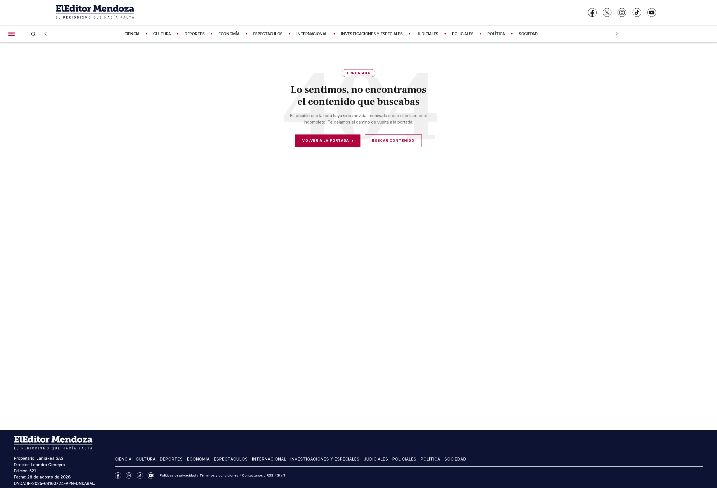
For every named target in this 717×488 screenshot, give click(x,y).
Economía (198, 459)
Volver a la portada (327, 140)
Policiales (404, 459)
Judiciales (376, 459)
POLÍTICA (496, 33)
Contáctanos (252, 475)
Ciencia (123, 459)
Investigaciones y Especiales (325, 459)
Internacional (269, 459)
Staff (281, 475)
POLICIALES (463, 33)
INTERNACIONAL (311, 33)
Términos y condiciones (218, 475)
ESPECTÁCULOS (268, 33)
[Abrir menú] (11, 34)
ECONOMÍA (228, 33)
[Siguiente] (616, 34)
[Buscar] (33, 33)
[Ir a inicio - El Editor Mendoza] (95, 12)
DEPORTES (195, 33)
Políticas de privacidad (178, 475)
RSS (270, 475)
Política (430, 459)
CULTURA (162, 33)
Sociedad (455, 459)
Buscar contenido (393, 140)
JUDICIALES (427, 33)
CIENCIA (131, 33)
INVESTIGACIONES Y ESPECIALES (372, 33)
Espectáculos (231, 459)
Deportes (171, 459)
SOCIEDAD (528, 33)
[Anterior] (45, 34)
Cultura (146, 459)
